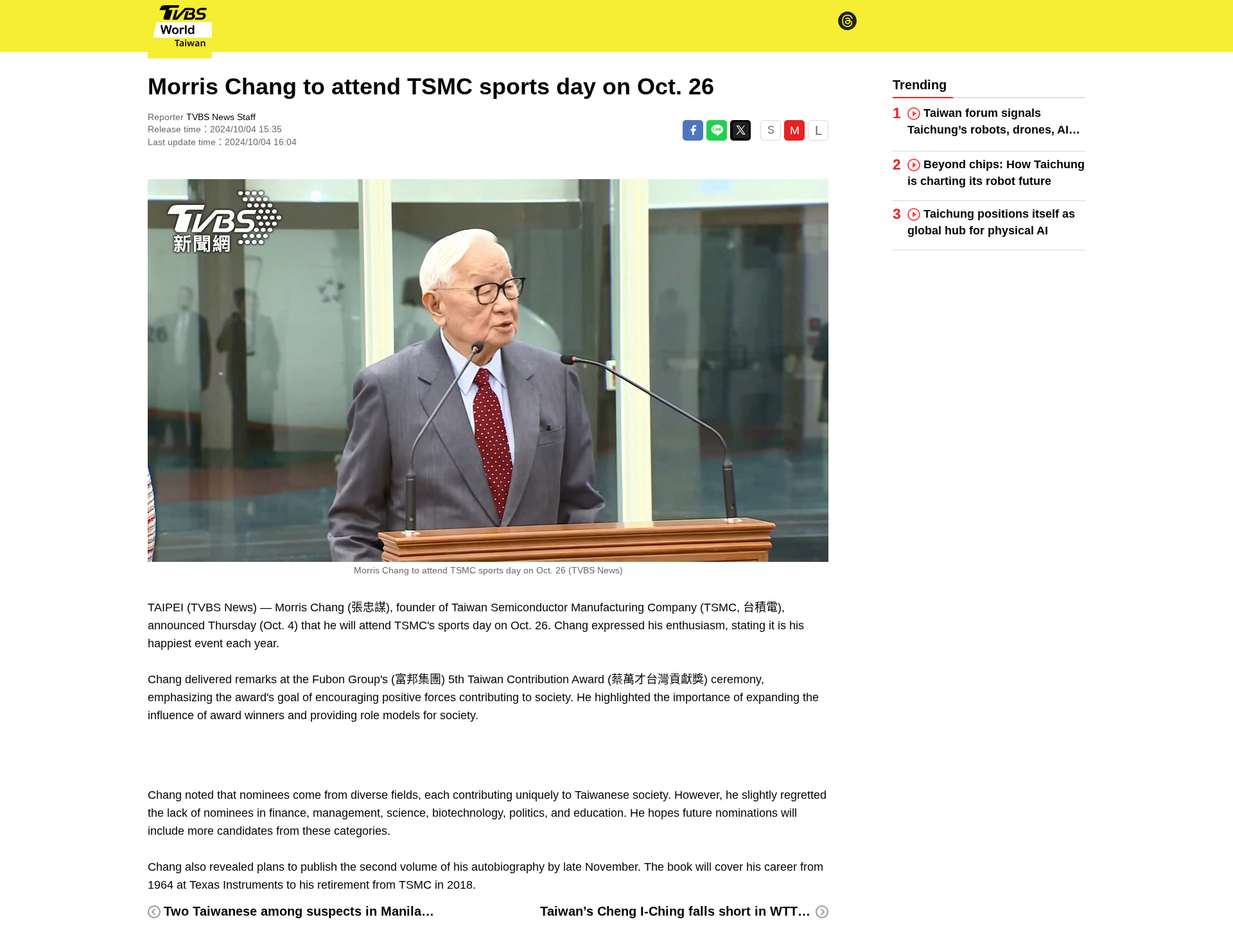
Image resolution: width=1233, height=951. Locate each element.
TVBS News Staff (221, 117)
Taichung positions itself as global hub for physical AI (991, 222)
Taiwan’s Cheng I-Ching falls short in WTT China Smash (711, 911)
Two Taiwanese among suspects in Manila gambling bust (338, 911)
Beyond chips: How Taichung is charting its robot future (996, 173)
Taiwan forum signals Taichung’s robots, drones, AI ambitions (988, 122)
